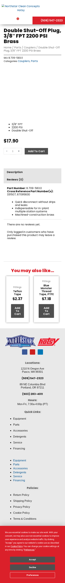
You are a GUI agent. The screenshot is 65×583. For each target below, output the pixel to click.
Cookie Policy (21, 512)
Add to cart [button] (17, 311)
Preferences (32, 575)
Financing (19, 448)
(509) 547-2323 (33, 378)
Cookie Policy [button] (16, 546)
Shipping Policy (22, 500)
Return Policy (21, 495)
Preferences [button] (29, 550)
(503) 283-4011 (32, 394)
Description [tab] (15, 172)
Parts (17, 47)
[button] (32, 457)
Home (8, 47)
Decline (32, 567)
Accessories (20, 430)
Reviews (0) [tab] (15, 179)
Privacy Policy (21, 506)
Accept (32, 559)
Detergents (19, 436)
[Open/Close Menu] (53, 8)
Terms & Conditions (24, 518)
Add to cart (36, 151)
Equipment (19, 418)
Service (17, 442)
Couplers (30, 47)
